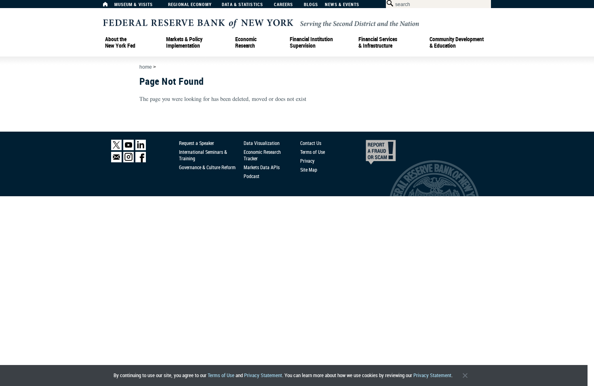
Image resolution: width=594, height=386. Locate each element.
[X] (116, 148)
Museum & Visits (133, 4)
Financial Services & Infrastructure (377, 42)
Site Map (308, 169)
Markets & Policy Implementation (184, 42)
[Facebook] (140, 160)
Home (145, 67)
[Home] (109, 6)
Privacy (307, 160)
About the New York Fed (120, 42)
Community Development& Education (457, 42)
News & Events (342, 4)
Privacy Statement (263, 375)
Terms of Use (221, 375)
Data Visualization (262, 143)
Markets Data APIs (262, 167)
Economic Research (246, 42)
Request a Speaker (196, 143)
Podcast (251, 176)
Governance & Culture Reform (207, 167)
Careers (283, 4)
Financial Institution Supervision (311, 42)
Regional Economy (190, 4)
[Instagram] (128, 160)
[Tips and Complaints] (370, 154)
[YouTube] (128, 148)
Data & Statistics (242, 4)
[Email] (116, 160)
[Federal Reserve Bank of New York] (261, 22)
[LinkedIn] (140, 148)
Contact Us (310, 143)
